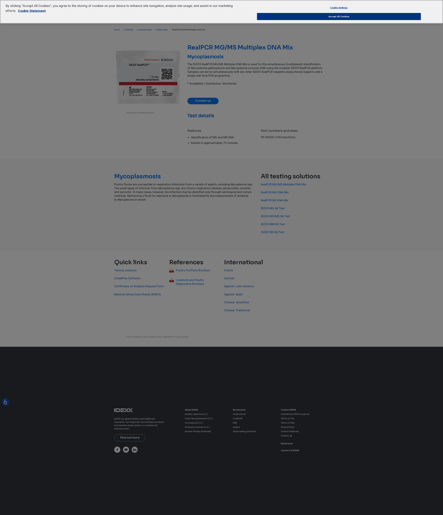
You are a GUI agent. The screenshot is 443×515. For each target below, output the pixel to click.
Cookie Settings (338, 7)
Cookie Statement (32, 11)
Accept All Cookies (338, 16)
